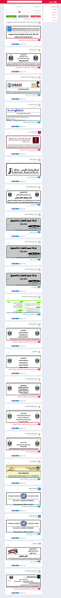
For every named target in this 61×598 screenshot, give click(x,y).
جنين (7, 51)
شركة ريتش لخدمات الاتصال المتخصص (29, 296)
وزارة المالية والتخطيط (32, 324)
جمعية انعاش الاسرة (33, 461)
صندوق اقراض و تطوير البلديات (31, 571)
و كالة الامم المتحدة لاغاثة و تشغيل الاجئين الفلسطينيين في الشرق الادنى (21, 22)
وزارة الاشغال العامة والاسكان (31, 379)
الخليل (7, 133)
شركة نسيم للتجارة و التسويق (31, 214)
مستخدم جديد (11, 16)
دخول (36, 16)
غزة (6, 490)
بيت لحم (7, 572)
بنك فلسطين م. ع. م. (32, 132)
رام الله (7, 78)
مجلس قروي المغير (33, 49)
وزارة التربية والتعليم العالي (31, 187)
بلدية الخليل (35, 543)
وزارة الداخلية (34, 351)
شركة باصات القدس (33, 159)
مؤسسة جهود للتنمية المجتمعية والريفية (29, 77)
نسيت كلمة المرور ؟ (23, 16)
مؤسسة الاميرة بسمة (32, 104)
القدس (7, 23)
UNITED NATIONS (33, 488)
